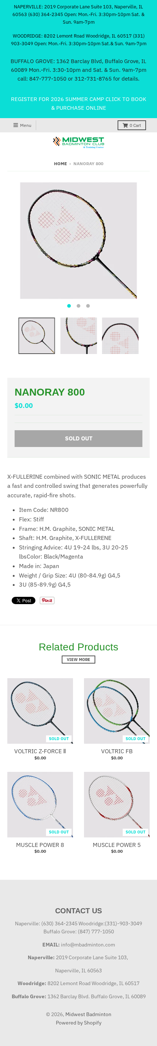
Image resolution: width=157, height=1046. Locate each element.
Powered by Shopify (79, 1022)
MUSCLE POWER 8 (40, 844)
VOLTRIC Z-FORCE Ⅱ (40, 751)
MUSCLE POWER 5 (117, 844)
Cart (135, 125)
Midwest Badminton (88, 1014)
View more (78, 659)
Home (60, 163)
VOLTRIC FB (117, 751)
